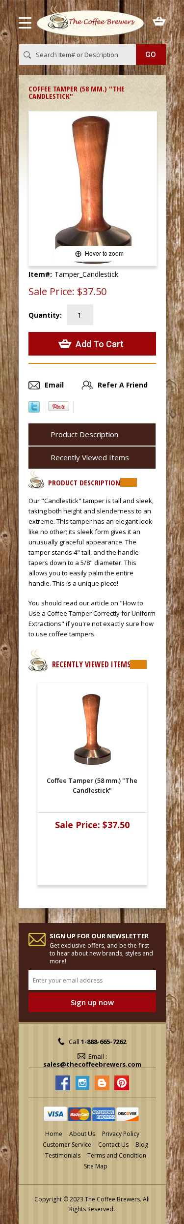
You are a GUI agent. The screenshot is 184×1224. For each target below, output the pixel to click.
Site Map (95, 1166)
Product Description (84, 434)
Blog (141, 1144)
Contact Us (113, 1144)
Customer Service (67, 1144)
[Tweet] (34, 410)
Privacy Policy (120, 1134)
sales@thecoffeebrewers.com (92, 1064)
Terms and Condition (116, 1155)
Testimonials (62, 1155)
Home (53, 1134)
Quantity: (45, 315)
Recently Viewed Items (90, 457)
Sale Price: (51, 292)
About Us (82, 1134)
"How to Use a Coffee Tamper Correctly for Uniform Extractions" (92, 613)
